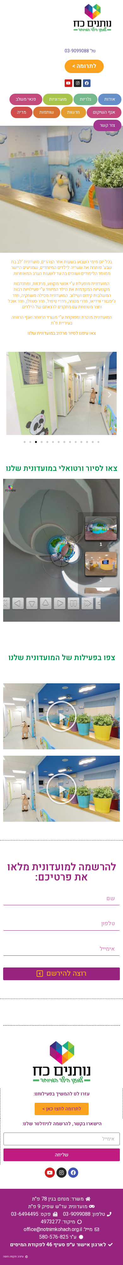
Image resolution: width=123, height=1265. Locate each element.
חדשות (73, 112)
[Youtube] (68, 83)
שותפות (46, 112)
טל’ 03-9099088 (80, 51)
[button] (13, 394)
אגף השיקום (104, 112)
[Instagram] (77, 83)
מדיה (21, 112)
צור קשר (107, 125)
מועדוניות (58, 99)
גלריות (85, 99)
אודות (109, 99)
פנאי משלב (26, 99)
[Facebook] (87, 83)
